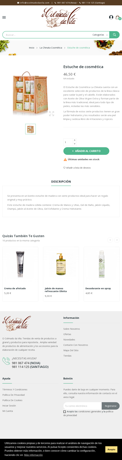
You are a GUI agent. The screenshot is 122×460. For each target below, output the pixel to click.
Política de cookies (12, 400)
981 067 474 (63, 2)
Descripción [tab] (61, 181)
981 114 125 (88, 2)
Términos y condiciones (14, 389)
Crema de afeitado (15, 288)
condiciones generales (89, 411)
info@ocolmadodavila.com (34, 2)
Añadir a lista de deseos (78, 167)
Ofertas (67, 334)
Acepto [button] (111, 449)
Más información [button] (33, 455)
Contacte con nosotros (75, 344)
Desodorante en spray (98, 288)
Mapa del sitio (70, 350)
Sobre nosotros (71, 328)
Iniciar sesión (9, 405)
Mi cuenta (7, 410)
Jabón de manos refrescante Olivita (56, 290)
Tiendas (67, 355)
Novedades (69, 339)
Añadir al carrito (88, 151)
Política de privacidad (13, 394)
